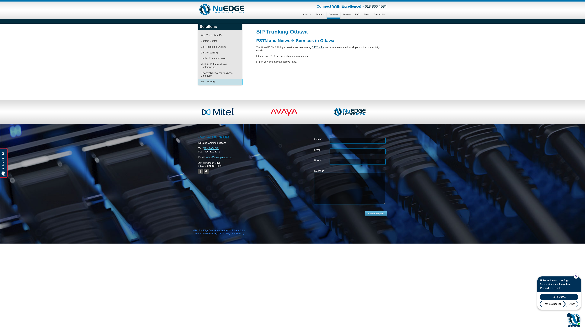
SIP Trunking (208, 81)
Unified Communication (213, 58)
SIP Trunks (318, 47)
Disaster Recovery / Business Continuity (216, 74)
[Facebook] (200, 171)
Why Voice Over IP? (211, 35)
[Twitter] (206, 171)
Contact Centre (209, 41)
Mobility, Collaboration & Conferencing (214, 65)
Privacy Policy (238, 230)
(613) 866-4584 (211, 148)
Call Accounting (209, 52)
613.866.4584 (376, 6)
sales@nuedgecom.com (219, 157)
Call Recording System (213, 47)
